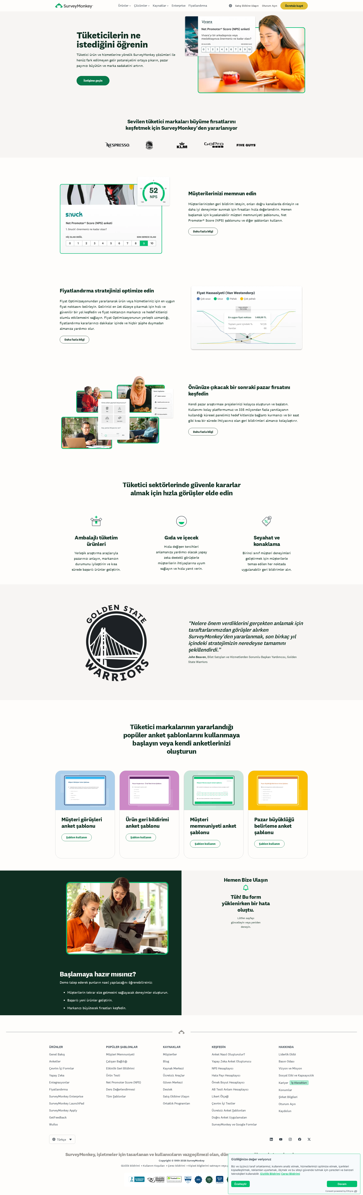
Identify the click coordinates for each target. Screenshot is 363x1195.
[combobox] (62, 1139)
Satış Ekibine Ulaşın (247, 5)
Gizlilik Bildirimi (270, 1173)
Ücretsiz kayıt (294, 6)
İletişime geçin (93, 80)
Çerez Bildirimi (290, 1173)
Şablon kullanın (76, 837)
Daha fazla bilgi (203, 231)
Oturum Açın (269, 5)
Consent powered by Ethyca (339, 1191)
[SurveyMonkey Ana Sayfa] (74, 6)
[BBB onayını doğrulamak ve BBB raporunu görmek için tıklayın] (137, 1181)
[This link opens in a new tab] (271, 1139)
